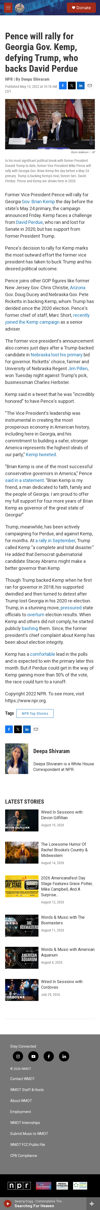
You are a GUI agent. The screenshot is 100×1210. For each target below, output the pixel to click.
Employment (20, 1112)
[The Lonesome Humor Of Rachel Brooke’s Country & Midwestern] (21, 853)
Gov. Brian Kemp (38, 201)
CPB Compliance (23, 1156)
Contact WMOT (22, 1079)
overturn (35, 614)
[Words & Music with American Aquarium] (21, 958)
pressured (70, 607)
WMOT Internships (25, 1123)
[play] (8, 1203)
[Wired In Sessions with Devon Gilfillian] (21, 820)
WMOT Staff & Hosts (27, 1090)
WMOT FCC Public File (27, 1145)
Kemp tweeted (41, 454)
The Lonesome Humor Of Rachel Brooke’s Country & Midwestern (64, 850)
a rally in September (55, 540)
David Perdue (29, 222)
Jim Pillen (78, 368)
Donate (83, 7)
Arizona (77, 287)
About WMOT (21, 1101)
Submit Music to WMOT (29, 1134)
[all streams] (93, 1203)
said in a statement (24, 480)
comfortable (42, 654)
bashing (30, 628)
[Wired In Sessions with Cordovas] (21, 990)
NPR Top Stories (35, 713)
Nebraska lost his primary (57, 354)
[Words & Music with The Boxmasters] (21, 926)
